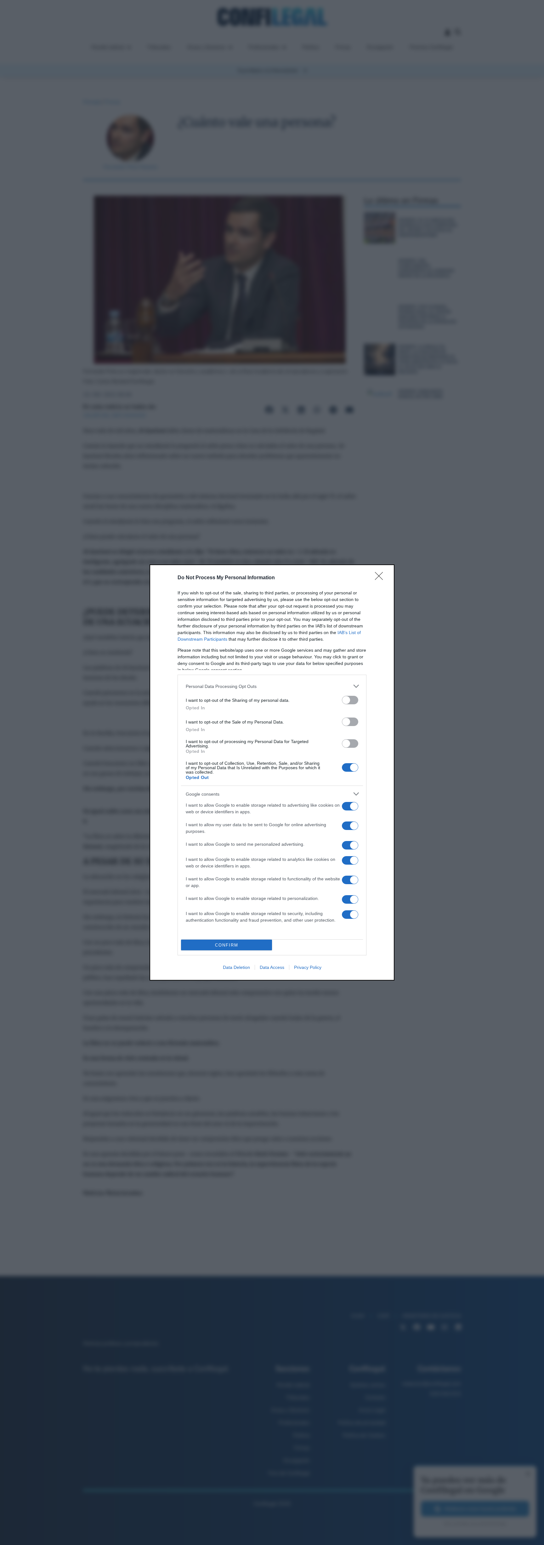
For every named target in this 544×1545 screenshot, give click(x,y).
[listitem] (272, 686)
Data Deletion (236, 967)
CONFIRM (226, 945)
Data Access (272, 967)
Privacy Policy (307, 967)
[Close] (381, 578)
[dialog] (272, 772)
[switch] (350, 700)
